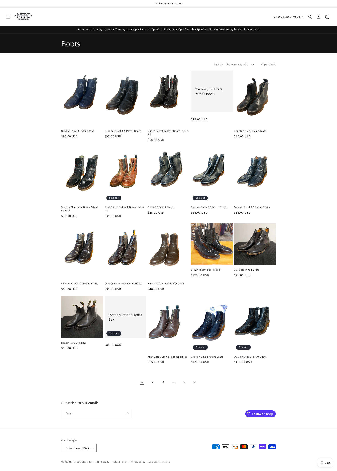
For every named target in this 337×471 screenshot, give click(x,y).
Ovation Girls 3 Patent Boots (207, 356)
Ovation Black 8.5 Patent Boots (252, 207)
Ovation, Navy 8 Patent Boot (77, 131)
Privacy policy (138, 461)
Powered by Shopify (99, 462)
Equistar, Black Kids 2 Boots (250, 131)
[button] (8, 16)
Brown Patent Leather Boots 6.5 (166, 283)
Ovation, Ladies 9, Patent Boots (209, 91)
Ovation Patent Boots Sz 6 (125, 317)
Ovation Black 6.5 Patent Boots (209, 207)
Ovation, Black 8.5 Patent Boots (123, 131)
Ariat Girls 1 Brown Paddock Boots (167, 356)
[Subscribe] (127, 413)
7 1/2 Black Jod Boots (246, 269)
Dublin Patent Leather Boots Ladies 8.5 (168, 132)
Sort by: (218, 64)
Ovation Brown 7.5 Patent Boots (79, 283)
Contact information (159, 461)
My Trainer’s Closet (79, 462)
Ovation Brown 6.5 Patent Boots (123, 283)
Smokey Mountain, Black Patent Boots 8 (79, 209)
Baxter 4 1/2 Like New (73, 342)
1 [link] (142, 382)
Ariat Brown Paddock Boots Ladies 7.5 (124, 209)
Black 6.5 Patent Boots (160, 207)
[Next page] (195, 382)
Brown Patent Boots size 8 (206, 269)
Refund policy (120, 461)
